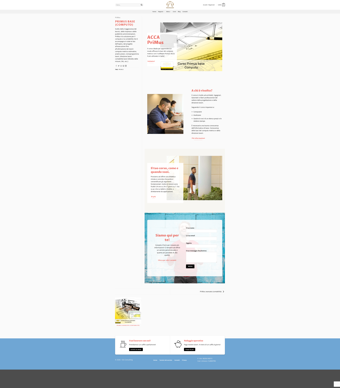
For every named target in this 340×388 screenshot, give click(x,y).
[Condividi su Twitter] (118, 66)
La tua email (190, 236)
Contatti (185, 11)
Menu (168, 11)
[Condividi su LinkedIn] (126, 66)
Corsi (174, 11)
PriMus (117, 17)
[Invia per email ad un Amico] (121, 66)
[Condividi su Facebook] (116, 66)
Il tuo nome (190, 228)
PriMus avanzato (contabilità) (211, 291)
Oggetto (189, 243)
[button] (209, 4)
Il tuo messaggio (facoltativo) (196, 251)
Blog (179, 11)
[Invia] (141, 5)
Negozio (160, 11)
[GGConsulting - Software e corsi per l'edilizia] (170, 5)
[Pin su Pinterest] (123, 66)
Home (154, 11)
